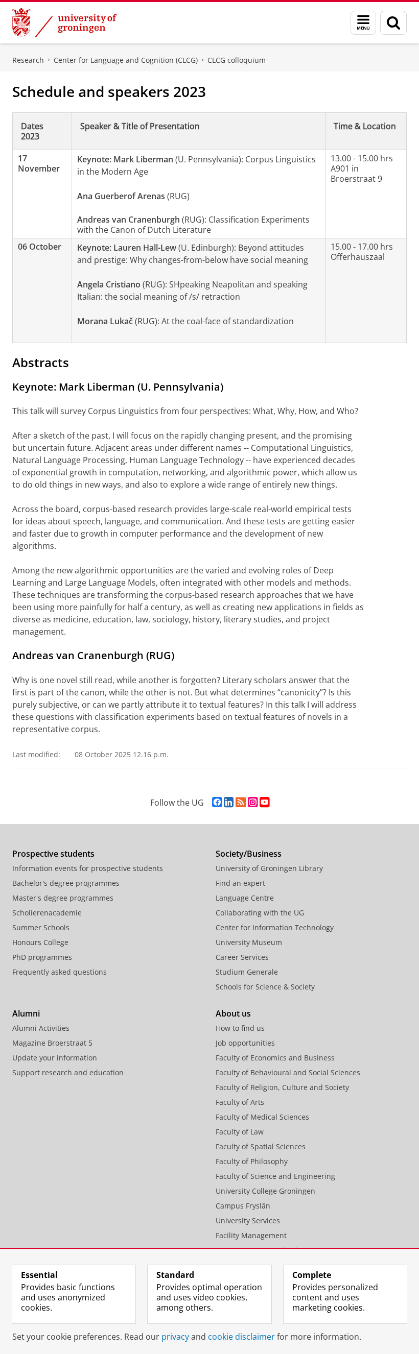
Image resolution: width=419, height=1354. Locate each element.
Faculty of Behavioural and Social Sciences (288, 1072)
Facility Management (251, 1235)
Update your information (54, 1057)
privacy (175, 1337)
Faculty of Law (240, 1132)
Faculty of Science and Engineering (275, 1176)
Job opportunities (245, 1043)
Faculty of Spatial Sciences (261, 1146)
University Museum (249, 942)
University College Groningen (265, 1191)
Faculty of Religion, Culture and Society (282, 1087)
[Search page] (393, 22)
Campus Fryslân (243, 1206)
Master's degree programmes (62, 898)
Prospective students (53, 854)
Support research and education (68, 1072)
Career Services (242, 957)
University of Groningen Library (269, 868)
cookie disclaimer (241, 1337)
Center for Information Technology (275, 927)
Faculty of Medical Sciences (262, 1117)
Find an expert (240, 883)
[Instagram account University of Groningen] (253, 802)
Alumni (26, 1013)
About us (233, 1013)
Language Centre (245, 898)
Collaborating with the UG (260, 912)
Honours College (40, 942)
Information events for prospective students (87, 868)
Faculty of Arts (240, 1102)
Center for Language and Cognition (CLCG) (126, 60)
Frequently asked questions (59, 972)
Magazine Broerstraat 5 (52, 1043)
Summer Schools (40, 927)
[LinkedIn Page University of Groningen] (229, 802)
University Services (248, 1220)
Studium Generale (247, 972)
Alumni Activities (40, 1028)
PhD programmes (42, 957)
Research (28, 60)
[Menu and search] (363, 22)
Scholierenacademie (47, 912)
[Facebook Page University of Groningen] (217, 802)
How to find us (240, 1028)
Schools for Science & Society (265, 987)
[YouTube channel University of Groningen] (264, 802)
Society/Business (249, 854)
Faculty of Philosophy (252, 1161)
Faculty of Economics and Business (275, 1057)
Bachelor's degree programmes (66, 883)
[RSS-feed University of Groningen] (241, 802)
